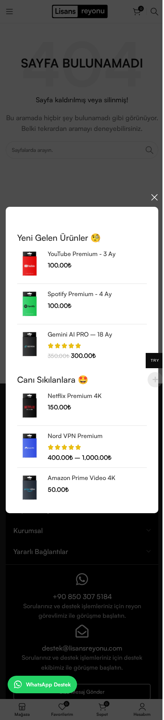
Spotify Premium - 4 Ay (80, 294)
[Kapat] (154, 197)
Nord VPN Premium (75, 436)
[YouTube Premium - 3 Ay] (29, 264)
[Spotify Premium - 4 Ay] (29, 304)
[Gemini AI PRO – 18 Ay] (29, 345)
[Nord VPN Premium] (29, 447)
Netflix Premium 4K (74, 395)
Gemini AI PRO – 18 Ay (80, 334)
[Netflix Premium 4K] (29, 405)
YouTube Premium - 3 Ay (82, 254)
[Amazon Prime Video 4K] (29, 488)
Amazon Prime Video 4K (81, 478)
